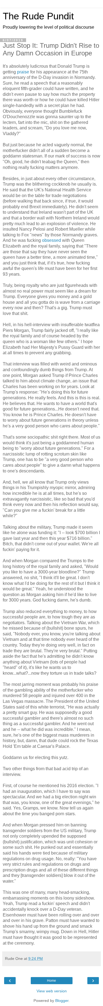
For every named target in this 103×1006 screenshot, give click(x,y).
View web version (52, 991)
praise (23, 72)
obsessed (51, 240)
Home (51, 981)
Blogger (61, 1000)
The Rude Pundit (38, 16)
